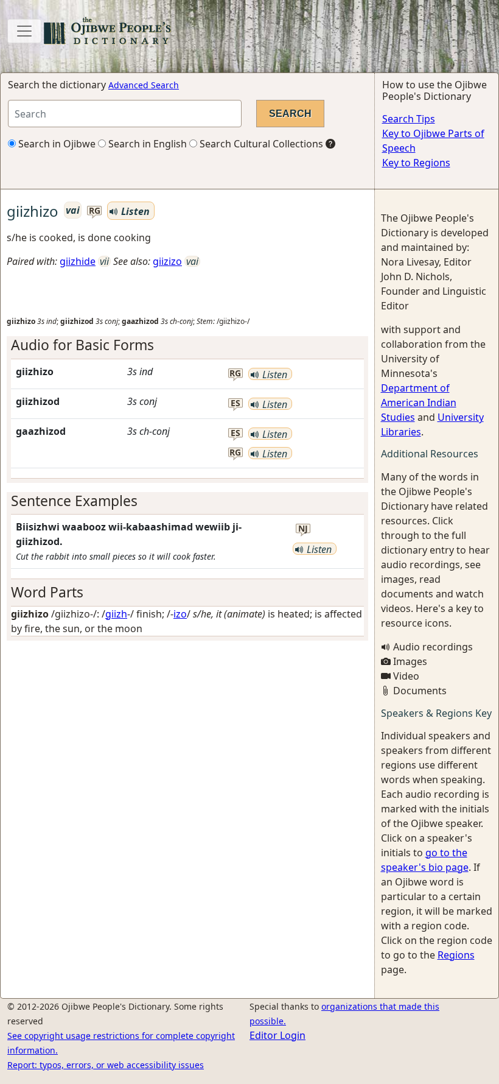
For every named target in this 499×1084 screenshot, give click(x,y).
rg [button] (94, 211)
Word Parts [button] (47, 592)
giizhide (78, 261)
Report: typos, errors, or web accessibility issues (105, 1065)
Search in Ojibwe (56, 143)
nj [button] (303, 529)
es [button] (235, 403)
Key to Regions (416, 162)
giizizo (167, 261)
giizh (116, 614)
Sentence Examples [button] (74, 500)
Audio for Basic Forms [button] (82, 345)
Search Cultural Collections (260, 143)
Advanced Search (143, 85)
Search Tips (408, 118)
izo (180, 614)
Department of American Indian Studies (418, 402)
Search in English (146, 143)
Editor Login (277, 1035)
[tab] (187, 345)
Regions (456, 955)
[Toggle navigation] (24, 31)
